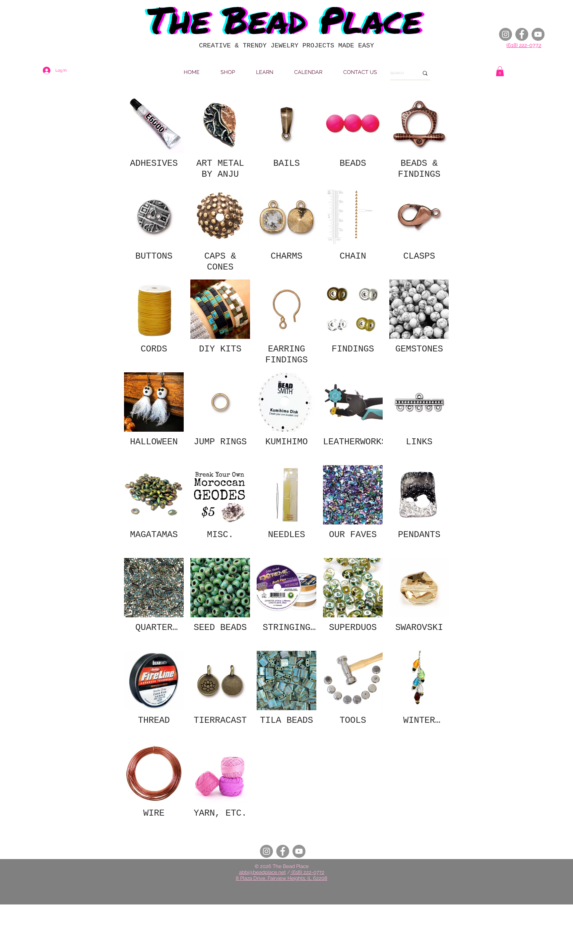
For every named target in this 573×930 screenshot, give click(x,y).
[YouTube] (538, 34)
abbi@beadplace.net (262, 872)
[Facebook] (521, 34)
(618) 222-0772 (523, 45)
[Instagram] (505, 34)
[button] (500, 71)
